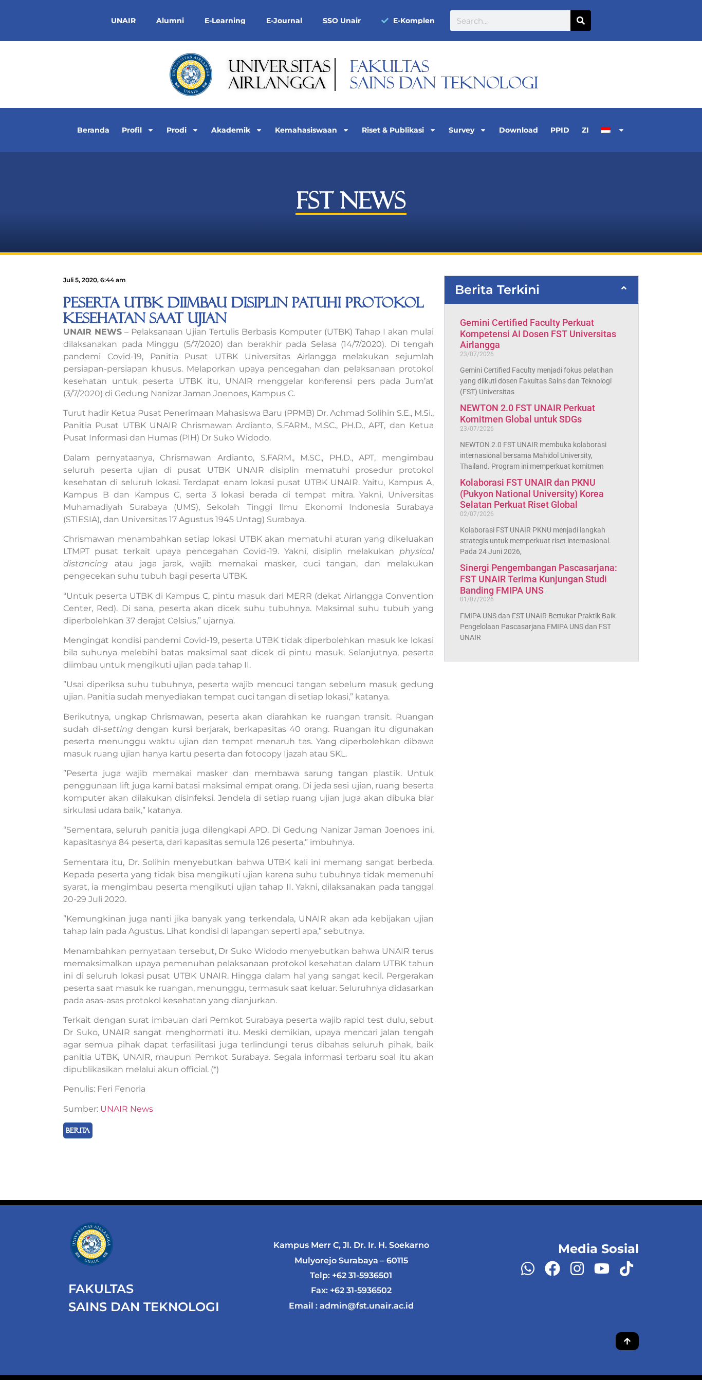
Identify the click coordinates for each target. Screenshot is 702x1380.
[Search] (580, 20)
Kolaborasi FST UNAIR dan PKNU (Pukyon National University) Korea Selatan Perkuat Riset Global (532, 493)
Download (518, 130)
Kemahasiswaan (306, 130)
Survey (461, 130)
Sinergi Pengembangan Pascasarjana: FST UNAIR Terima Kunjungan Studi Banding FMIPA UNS (538, 578)
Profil (132, 130)
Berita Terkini (497, 289)
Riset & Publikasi (393, 130)
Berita (78, 1130)
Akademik (230, 130)
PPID (559, 130)
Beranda (93, 130)
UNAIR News (126, 1109)
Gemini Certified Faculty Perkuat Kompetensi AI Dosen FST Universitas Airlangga (538, 333)
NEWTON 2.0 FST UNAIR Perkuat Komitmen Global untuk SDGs (527, 413)
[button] (541, 290)
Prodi (177, 130)
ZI (585, 130)
